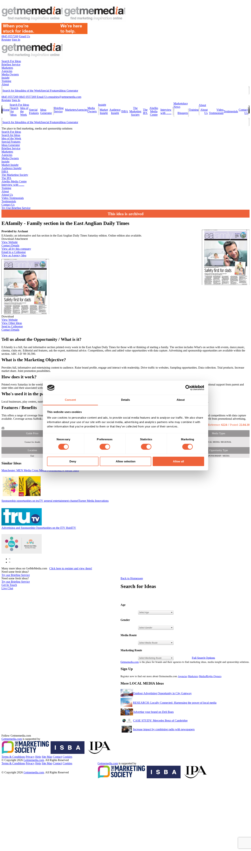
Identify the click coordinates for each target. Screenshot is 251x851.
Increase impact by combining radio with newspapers (164, 729)
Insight (5, 77)
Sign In (16, 100)
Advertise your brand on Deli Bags (153, 711)
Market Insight (104, 111)
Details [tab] (125, 399)
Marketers (7, 67)
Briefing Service (10, 64)
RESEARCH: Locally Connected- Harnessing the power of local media (174, 702)
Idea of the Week (31, 90)
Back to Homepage (132, 578)
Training (6, 81)
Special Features (50, 90)
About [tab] (181, 399)
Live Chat (7, 588)
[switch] (105, 447)
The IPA (145, 111)
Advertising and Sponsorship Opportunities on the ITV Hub (38, 527)
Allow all (178, 461)
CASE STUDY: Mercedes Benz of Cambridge (160, 720)
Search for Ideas (11, 90)
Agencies (6, 71)
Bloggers (183, 113)
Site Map (47, 756)
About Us (7, 194)
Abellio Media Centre (153, 111)
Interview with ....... (165, 111)
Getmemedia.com (130, 662)
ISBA (124, 111)
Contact (57, 756)
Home (6, 109)
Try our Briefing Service (15, 575)
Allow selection (125, 461)
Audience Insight (115, 111)
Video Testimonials (216, 111)
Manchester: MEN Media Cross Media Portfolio (40, 470)
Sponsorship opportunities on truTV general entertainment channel (55, 500)
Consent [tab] (70, 399)
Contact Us (8, 204)
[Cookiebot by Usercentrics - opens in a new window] (188, 387)
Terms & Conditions (13, 756)
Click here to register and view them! (70, 568)
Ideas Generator (69, 90)
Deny (72, 461)
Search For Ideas (11, 61)
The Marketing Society (135, 111)
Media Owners (10, 74)
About (5, 84)
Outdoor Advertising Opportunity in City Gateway (162, 693)
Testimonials (230, 111)
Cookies (67, 756)
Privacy (30, 756)
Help (38, 756)
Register (6, 100)
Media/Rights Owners (210, 676)
